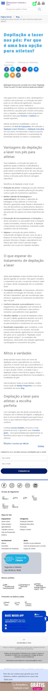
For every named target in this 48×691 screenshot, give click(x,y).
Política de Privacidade (11, 653)
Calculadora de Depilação (10, 549)
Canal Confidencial (27, 657)
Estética (4, 535)
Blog (18, 17)
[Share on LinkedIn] (18, 69)
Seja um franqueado (8, 532)
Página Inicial (6, 17)
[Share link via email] (12, 75)
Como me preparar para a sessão (35, 546)
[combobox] (24, 9)
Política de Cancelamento (21, 655)
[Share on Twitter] (12, 69)
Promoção (23, 527)
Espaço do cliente (29, 549)
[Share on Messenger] (36, 69)
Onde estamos (6, 524)
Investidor (4, 546)
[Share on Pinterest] (24, 69)
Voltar (41, 446)
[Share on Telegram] (30, 69)
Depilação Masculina (27, 524)
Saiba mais (8, 679)
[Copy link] (18, 75)
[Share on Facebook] (6, 69)
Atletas (3, 543)
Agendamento (6, 527)
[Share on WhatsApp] (6, 75)
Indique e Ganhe (25, 529)
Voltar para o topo (24, 643)
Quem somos (5, 521)
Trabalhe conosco (7, 529)
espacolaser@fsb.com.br (33, 660)
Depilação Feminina (26, 521)
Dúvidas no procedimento (32, 543)
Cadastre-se (24, 471)
